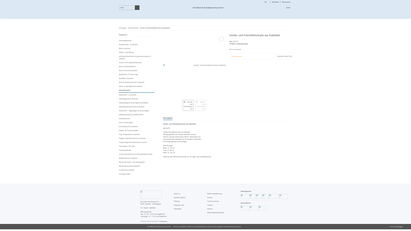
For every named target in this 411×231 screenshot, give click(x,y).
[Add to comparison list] (221, 38)
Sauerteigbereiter (125, 40)
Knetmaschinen (124, 119)
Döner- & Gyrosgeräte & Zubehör (130, 86)
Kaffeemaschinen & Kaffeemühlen (131, 115)
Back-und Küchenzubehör (128, 70)
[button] (279, 7)
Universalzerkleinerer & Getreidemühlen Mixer (136, 154)
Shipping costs (179, 205)
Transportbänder (125, 150)
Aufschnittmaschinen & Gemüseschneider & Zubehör (135, 57)
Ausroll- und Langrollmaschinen (130, 62)
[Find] (137, 7)
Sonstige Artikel (124, 174)
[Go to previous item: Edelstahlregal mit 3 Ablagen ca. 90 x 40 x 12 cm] (285, 28)
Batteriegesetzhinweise (215, 213)
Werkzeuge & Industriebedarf (129, 166)
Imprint (210, 209)
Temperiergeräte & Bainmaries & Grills (133, 142)
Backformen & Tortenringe (128, 74)
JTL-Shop (399, 226)
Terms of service (213, 201)
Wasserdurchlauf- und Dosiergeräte (132, 162)
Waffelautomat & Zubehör (128, 158)
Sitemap (177, 201)
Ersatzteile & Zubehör (126, 170)
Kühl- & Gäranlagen (126, 122)
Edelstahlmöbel (242, 44)
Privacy (209, 197)
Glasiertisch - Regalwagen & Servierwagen (134, 111)
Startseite (275, 2)
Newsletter (178, 209)
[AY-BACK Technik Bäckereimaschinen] (208, 7)
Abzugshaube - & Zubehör (128, 44)
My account (286, 2)
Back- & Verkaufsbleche (127, 66)
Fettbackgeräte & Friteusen (128, 99)
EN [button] (266, 2)
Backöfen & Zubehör (126, 78)
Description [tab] (168, 118)
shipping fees (163, 221)
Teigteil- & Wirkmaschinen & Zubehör (132, 138)
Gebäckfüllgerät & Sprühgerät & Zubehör (133, 103)
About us (177, 194)
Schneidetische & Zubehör (128, 126)
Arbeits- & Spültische (126, 52)
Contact (210, 205)
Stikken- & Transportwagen (128, 130)
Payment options (180, 197)
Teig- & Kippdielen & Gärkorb (129, 134)
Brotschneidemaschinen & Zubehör (131, 82)
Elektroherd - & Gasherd (127, 95)
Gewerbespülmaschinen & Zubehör (131, 107)
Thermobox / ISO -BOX (127, 146)
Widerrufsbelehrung (214, 194)
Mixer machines (124, 48)
